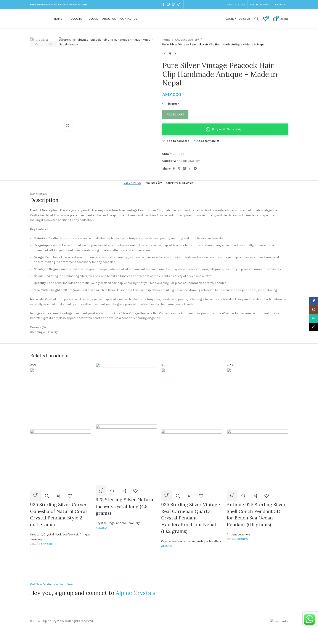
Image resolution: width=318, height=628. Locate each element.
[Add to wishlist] (69, 495)
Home (166, 40)
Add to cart (175, 114)
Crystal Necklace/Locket (60, 534)
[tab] (132, 183)
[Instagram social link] (168, 5)
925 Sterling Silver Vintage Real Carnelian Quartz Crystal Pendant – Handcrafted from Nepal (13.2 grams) (190, 517)
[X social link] (179, 169)
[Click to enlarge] (67, 125)
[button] (36, 44)
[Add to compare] (58, 495)
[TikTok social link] (178, 5)
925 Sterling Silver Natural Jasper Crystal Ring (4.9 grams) (125, 506)
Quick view (47, 495)
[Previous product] (164, 54)
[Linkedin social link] (190, 169)
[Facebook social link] (163, 5)
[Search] (256, 18)
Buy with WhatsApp (228, 129)
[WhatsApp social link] (173, 5)
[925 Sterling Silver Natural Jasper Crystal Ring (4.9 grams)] (126, 393)
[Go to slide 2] (161, 558)
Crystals (36, 534)
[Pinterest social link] (184, 169)
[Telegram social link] (195, 169)
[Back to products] (170, 54)
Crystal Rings (105, 523)
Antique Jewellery (187, 40)
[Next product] (175, 54)
